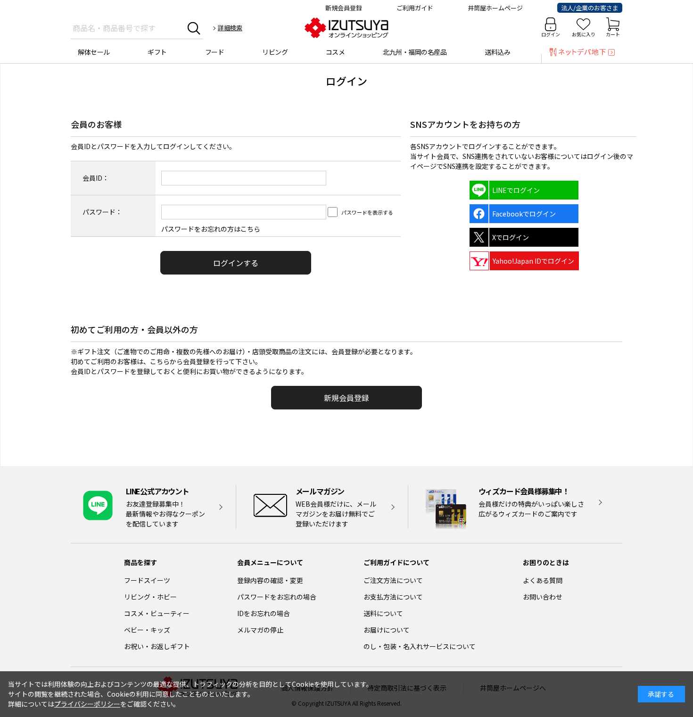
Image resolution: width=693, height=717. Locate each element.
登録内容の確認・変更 (270, 580)
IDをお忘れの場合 (263, 613)
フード (214, 52)
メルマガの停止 (260, 629)
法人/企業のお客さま (590, 7)
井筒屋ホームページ (495, 7)
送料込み (497, 52)
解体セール (94, 52)
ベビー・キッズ (147, 629)
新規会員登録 (343, 7)
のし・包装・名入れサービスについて (419, 646)
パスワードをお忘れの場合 (276, 596)
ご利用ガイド (414, 7)
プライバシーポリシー (87, 704)
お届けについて (386, 629)
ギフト (157, 52)
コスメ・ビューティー (157, 613)
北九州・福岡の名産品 (414, 52)
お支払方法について (393, 596)
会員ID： (95, 178)
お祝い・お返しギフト (157, 646)
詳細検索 (230, 27)
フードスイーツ (147, 580)
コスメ (335, 52)
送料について (383, 613)
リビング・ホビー (150, 596)
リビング (275, 52)
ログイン (550, 34)
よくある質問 (542, 580)
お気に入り (583, 34)
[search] (194, 28)
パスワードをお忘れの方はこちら (210, 228)
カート (613, 34)
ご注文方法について (393, 580)
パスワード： (102, 212)
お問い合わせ (542, 596)
